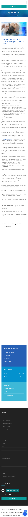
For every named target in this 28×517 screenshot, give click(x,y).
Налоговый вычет (6, 471)
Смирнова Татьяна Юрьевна (13, 256)
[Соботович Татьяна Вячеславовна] (14, 275)
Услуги (4, 440)
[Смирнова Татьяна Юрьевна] (14, 241)
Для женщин (7, 355)
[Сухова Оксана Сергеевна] (14, 311)
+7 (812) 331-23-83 (9, 395)
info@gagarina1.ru (7, 426)
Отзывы (4, 449)
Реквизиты (4, 465)
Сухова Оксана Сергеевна (12, 326)
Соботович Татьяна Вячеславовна (10, 291)
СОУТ (3, 473)
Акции (3, 446)
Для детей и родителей (9, 352)
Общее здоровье (8, 361)
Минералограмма (7, 139)
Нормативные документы (8, 476)
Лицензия (4, 468)
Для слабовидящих (13, 490)
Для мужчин (6, 358)
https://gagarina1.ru (7, 423)
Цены (3, 443)
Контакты (4, 452)
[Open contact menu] (25, 514)
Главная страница (14, 15)
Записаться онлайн (14, 498)
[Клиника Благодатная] (10, 2)
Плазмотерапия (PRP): (8, 189)
